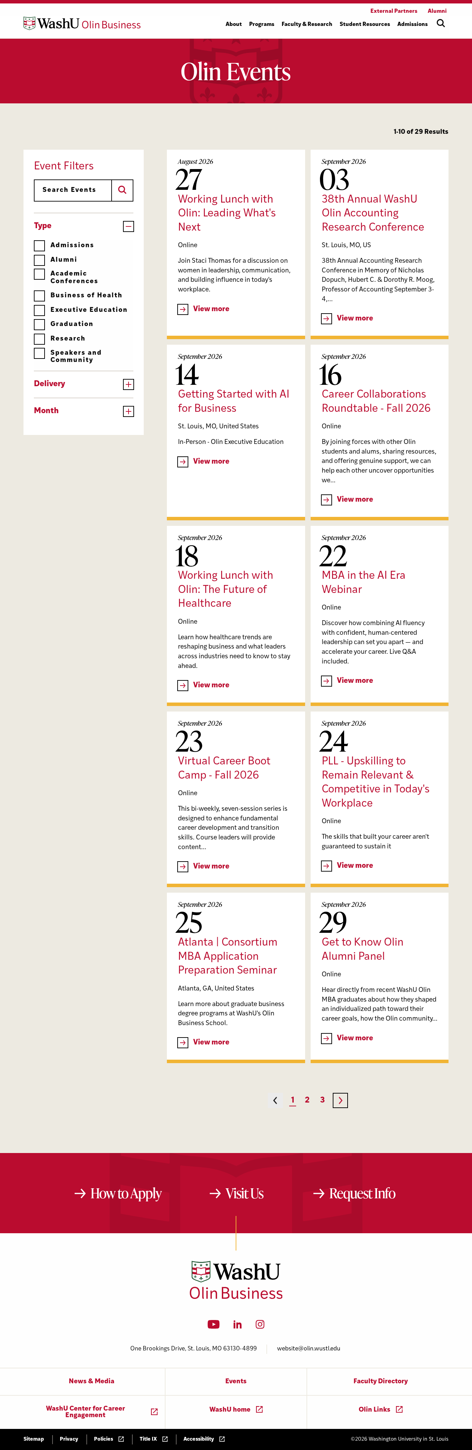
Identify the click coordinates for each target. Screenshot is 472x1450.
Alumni (63, 260)
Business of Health (86, 295)
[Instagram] (260, 1326)
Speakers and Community (76, 357)
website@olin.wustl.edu (308, 1349)
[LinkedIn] (238, 1326)
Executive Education (89, 310)
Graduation (72, 324)
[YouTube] (214, 1326)
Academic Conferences (74, 278)
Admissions (72, 245)
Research (68, 339)
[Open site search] (441, 23)
